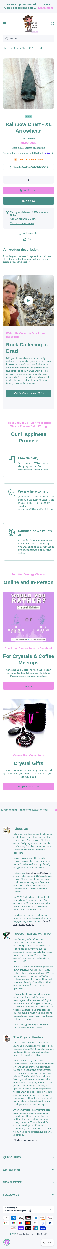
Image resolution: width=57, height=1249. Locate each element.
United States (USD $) (18, 1210)
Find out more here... (26, 1140)
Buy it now (28, 200)
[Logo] (28, 24)
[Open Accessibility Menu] (6, 1242)
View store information (22, 223)
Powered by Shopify (38, 1234)
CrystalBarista (23, 1234)
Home (6, 48)
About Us (20, 829)
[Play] (28, 300)
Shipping (16, 148)
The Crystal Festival (37, 873)
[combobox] (28, 38)
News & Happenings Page (31, 923)
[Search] (5, 38)
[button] (52, 23)
